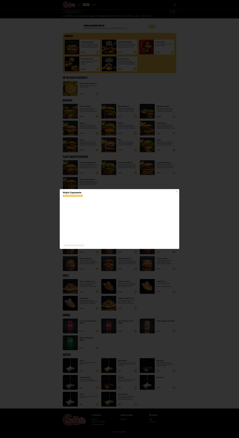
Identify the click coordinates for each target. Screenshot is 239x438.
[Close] (177, 191)
